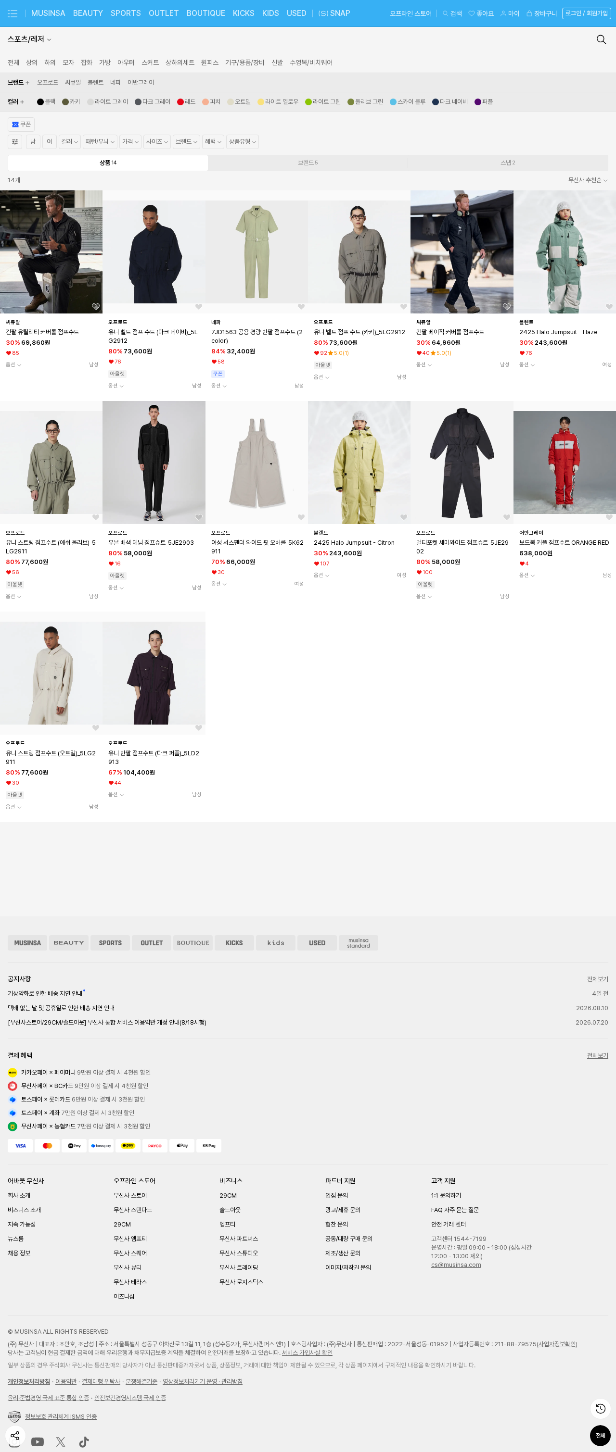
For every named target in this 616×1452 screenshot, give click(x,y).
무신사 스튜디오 (238, 1253)
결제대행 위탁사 (101, 1381)
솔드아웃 (230, 1210)
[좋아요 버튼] (96, 306)
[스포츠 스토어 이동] (110, 943)
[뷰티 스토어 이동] (69, 943)
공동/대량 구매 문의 (348, 1238)
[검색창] (601, 39)
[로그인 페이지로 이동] (585, 13)
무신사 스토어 (130, 1195)
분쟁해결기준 (141, 1381)
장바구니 (545, 13)
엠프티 (227, 1224)
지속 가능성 (22, 1224)
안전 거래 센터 (448, 1224)
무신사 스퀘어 (130, 1253)
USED (297, 13)
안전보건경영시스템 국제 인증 (130, 1398)
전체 (600, 1435)
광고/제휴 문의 (342, 1210)
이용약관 (66, 1381)
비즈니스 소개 (24, 1210)
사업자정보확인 (557, 1344)
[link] (13, 62)
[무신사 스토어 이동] (27, 943)
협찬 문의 (336, 1224)
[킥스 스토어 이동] (234, 943)
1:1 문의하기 (446, 1195)
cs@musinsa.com (456, 1264)
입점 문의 (336, 1195)
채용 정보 (19, 1253)
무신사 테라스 (130, 1282)
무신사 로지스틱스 (241, 1282)
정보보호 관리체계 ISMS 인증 (61, 1416)
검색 (456, 13)
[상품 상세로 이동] (51, 251)
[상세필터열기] (15, 142)
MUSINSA (48, 13)
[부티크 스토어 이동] (193, 943)
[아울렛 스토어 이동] (151, 943)
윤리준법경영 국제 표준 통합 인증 (48, 1398)
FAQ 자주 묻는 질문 (455, 1210)
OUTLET (164, 13)
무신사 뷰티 (127, 1267)
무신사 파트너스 (238, 1238)
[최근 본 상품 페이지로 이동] (600, 1408)
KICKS (244, 13)
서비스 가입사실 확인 (307, 1352)
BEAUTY (88, 13)
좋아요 (485, 13)
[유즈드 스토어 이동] (317, 943)
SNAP (340, 13)
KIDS (270, 13)
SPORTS (126, 13)
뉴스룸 (16, 1238)
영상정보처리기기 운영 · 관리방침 (203, 1381)
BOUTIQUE (206, 13)
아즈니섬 (124, 1296)
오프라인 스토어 (411, 13)
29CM (122, 1224)
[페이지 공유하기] (15, 1435)
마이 (514, 13)
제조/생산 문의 (342, 1253)
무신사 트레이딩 (238, 1267)
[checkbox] (48, 82)
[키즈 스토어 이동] (275, 943)
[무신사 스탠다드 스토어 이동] (358, 943)
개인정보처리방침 (29, 1381)
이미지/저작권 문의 (348, 1267)
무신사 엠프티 (130, 1238)
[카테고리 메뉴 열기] (12, 13)
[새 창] (37, 1442)
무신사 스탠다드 (133, 1210)
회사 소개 (19, 1195)
